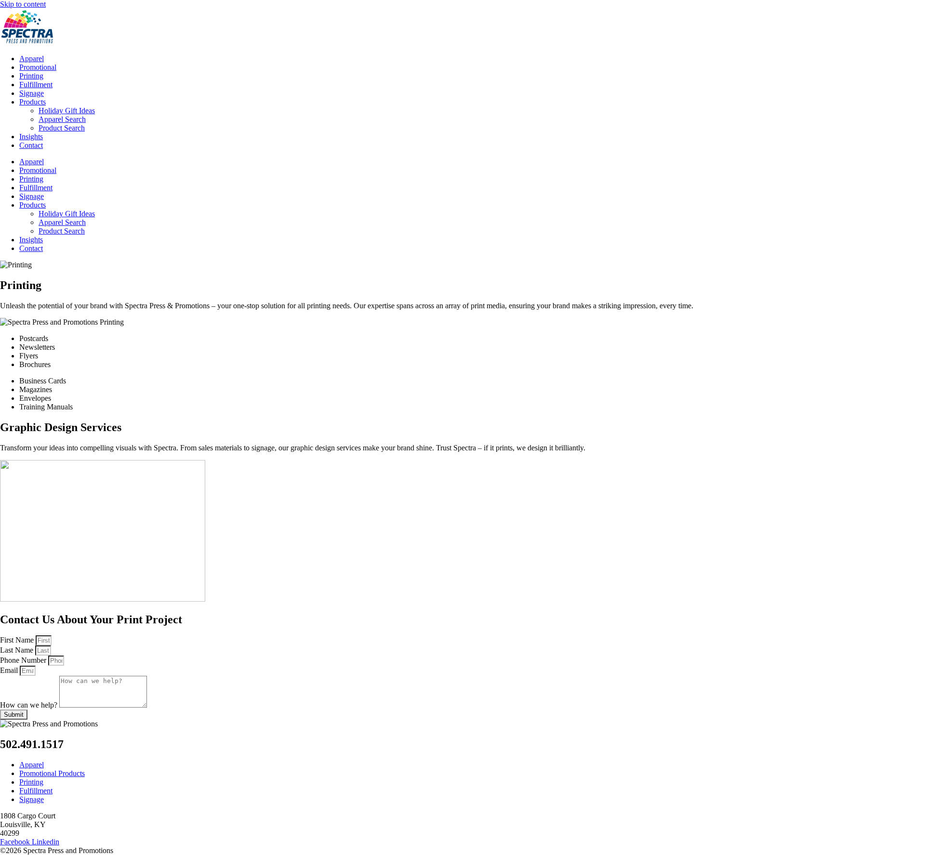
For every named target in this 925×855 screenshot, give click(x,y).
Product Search (62, 128)
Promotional (37, 67)
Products (32, 102)
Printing (31, 76)
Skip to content (23, 4)
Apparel (31, 58)
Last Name (17, 650)
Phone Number (24, 660)
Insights (31, 136)
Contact (31, 145)
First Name (18, 640)
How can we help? (29, 705)
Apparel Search (62, 119)
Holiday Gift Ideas (67, 110)
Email (10, 670)
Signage (31, 93)
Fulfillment (36, 84)
